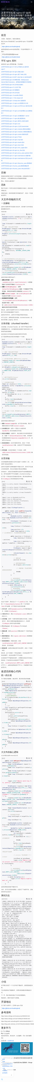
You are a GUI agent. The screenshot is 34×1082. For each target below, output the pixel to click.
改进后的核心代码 (7, 1066)
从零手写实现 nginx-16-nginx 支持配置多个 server (15, 116)
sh (15, 9)
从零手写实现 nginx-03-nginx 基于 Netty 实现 (13, 74)
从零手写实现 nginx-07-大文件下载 (11, 87)
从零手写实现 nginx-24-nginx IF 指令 (11, 137)
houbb (9, 24)
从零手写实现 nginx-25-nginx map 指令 (12, 140)
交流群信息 (11, 1041)
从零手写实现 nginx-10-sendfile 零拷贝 (12, 95)
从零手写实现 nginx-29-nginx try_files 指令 (13, 150)
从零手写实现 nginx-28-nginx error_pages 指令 (14, 147)
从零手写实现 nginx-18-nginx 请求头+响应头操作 (15, 121)
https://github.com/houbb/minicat (11, 57)
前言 (3, 1059)
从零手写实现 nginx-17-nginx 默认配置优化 (13, 118)
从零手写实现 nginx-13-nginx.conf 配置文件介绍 (14, 103)
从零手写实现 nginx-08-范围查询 (10, 90)
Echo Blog (5, 2)
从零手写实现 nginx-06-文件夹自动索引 (12, 84)
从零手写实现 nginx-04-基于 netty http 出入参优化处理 (16, 77)
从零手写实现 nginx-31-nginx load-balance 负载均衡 (16, 155)
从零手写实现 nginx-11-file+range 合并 (12, 98)
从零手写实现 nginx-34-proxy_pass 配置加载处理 (15, 166)
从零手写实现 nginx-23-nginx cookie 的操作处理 (14, 134)
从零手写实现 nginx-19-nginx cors (10, 124)
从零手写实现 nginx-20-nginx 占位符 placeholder (15, 126)
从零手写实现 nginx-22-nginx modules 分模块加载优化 (16, 132)
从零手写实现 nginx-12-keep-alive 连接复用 (13, 100)
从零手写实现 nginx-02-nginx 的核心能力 (12, 72)
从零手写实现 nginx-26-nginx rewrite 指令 (12, 142)
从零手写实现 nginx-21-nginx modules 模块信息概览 (16, 129)
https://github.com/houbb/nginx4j (11, 46)
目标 (3, 1061)
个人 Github (6, 1031)
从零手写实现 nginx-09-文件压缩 (10, 93)
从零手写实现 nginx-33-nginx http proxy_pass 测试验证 (16, 163)
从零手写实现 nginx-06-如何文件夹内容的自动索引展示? (16, 1059)
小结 (3, 1068)
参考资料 (4, 1073)
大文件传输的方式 (7, 1064)
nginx (3, 9)
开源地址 (4, 1070)
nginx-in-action (10, 9)
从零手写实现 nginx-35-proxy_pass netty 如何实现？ (16, 168)
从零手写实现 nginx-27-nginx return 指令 (12, 145)
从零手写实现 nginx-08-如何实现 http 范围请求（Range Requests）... (16, 1064)
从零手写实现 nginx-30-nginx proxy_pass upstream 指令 (17, 153)
